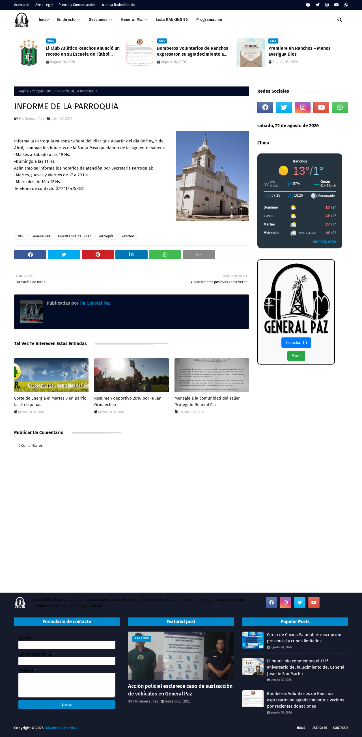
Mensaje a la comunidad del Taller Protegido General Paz (207, 401)
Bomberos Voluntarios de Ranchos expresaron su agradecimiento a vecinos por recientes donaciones (192, 51)
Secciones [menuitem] (98, 19)
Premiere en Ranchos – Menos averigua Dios (299, 51)
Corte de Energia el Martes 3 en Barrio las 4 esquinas (50, 401)
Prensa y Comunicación (77, 5)
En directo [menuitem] (66, 19)
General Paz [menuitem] (132, 19)
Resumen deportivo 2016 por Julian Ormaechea (127, 401)
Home (301, 728)
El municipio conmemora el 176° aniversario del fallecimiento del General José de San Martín (305, 667)
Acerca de (22, 5)
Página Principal (30, 91)
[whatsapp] (345, 5)
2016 (49, 91)
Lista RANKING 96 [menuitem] (172, 19)
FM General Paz (145, 701)
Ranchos (128, 236)
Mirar (296, 356)
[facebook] (308, 5)
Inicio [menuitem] (44, 19)
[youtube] (336, 5)
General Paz (41, 236)
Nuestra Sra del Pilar (74, 236)
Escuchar (294, 342)
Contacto (340, 728)
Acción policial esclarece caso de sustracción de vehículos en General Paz (180, 690)
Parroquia (106, 236)
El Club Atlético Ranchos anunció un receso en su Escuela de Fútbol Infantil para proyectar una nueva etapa (83, 51)
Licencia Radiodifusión (117, 5)
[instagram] (327, 5)
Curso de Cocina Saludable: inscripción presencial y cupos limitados (304, 638)
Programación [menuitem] (209, 19)
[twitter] (317, 5)
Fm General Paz (31, 118)
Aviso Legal (44, 5)
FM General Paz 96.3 (60, 728)
